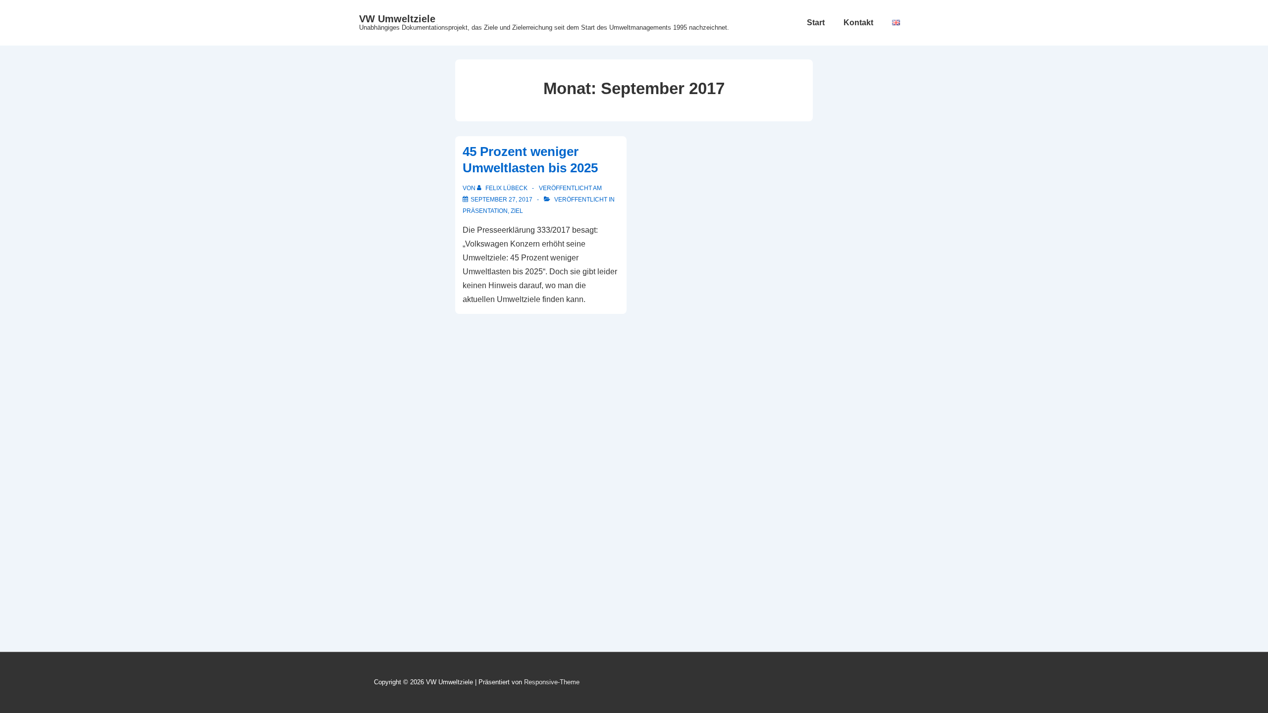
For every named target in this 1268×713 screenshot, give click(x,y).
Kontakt (858, 22)
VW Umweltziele (397, 18)
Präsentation (485, 210)
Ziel (517, 210)
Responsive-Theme (552, 682)
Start (816, 22)
